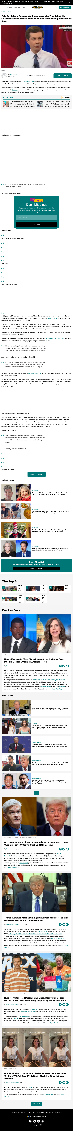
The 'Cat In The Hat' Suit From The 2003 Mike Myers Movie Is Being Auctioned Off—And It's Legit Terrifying (50, 530)
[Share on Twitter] (63, 666)
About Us (14, 1112)
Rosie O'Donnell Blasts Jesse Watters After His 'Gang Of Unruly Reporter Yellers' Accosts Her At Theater (50, 549)
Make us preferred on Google (17, 7)
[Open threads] (38, 1121)
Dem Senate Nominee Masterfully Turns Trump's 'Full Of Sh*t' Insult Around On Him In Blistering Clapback (50, 763)
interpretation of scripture (55, 338)
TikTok (30, 1087)
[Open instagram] (42, 1121)
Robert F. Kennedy (57, 938)
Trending (35, 706)
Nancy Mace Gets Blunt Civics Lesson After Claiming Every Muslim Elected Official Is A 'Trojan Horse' (34, 660)
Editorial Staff (49, 1112)
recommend (23, 863)
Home (3, 11)
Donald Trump (52, 318)
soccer (16, 1018)
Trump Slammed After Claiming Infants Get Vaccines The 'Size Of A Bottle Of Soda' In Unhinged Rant (36, 919)
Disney (34, 1009)
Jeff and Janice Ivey (28, 1011)
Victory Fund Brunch (35, 373)
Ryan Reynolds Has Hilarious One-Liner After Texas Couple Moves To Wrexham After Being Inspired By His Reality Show (35, 999)
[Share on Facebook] (60, 666)
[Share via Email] (67, 666)
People (9, 11)
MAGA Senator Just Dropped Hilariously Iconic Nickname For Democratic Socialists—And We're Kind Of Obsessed (50, 709)
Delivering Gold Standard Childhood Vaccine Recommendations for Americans (35, 934)
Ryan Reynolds (24, 1016)
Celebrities (35, 490)
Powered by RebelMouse (36, 1128)
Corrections (40, 1112)
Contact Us (58, 1112)
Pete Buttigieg (29, 81)
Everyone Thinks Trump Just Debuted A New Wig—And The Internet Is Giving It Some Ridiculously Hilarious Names (50, 745)
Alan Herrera (10, 666)
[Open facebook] (30, 1121)
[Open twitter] (34, 1121)
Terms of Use (32, 1112)
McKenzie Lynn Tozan (12, 1004)
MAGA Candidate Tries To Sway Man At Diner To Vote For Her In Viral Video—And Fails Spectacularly (32, 2)
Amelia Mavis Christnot (12, 924)
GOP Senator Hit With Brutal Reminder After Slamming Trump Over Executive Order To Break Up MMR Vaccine (36, 843)
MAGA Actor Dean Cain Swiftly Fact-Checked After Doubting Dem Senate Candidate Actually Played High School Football (49, 782)
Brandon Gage (14, 74)
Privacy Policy (22, 1112)
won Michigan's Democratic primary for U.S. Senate (49, 680)
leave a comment (62, 75)
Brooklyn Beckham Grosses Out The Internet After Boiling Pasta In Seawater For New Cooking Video (50, 512)
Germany (15, 90)
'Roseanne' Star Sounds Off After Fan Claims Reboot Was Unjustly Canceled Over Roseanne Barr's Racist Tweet (50, 493)
